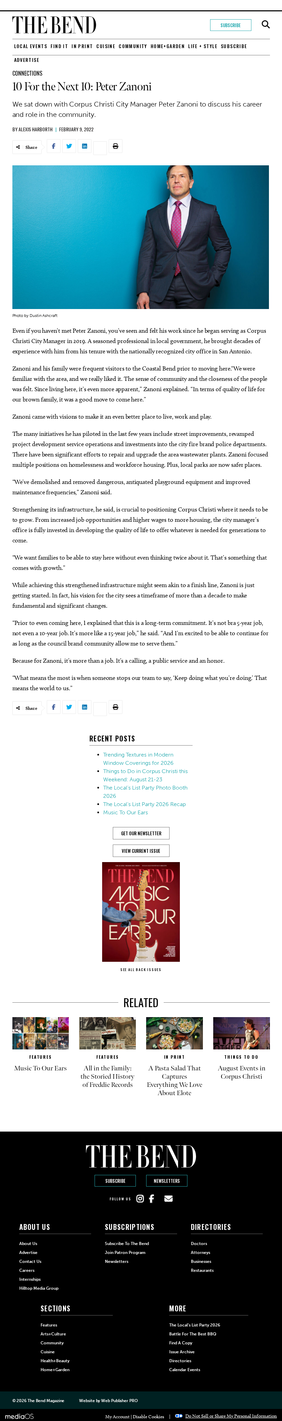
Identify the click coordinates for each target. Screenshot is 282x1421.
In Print (82, 45)
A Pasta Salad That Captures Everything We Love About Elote (174, 1080)
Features (40, 1057)
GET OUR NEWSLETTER (141, 833)
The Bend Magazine (46, 1400)
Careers (26, 1270)
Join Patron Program (125, 1252)
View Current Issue (141, 850)
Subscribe (230, 25)
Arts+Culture (53, 1334)
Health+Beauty (55, 1360)
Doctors (199, 1243)
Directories (180, 1360)
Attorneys (200, 1252)
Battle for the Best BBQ (192, 1334)
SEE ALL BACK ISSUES (141, 969)
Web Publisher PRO (119, 1400)
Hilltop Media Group (38, 1288)
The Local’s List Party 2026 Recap (144, 804)
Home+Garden (168, 45)
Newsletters (167, 1180)
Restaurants (202, 1270)
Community (133, 45)
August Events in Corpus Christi (241, 1072)
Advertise (27, 59)
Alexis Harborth (36, 129)
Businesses (201, 1261)
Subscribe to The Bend (127, 1243)
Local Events (30, 45)
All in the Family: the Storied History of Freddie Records (107, 1076)
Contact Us (30, 1261)
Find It (59, 45)
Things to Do (241, 1057)
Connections (27, 73)
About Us (28, 1243)
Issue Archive (182, 1352)
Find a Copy (180, 1343)
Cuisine (105, 45)
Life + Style (202, 45)
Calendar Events (184, 1369)
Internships (30, 1279)
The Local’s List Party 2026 (194, 1325)
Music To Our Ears (125, 812)
